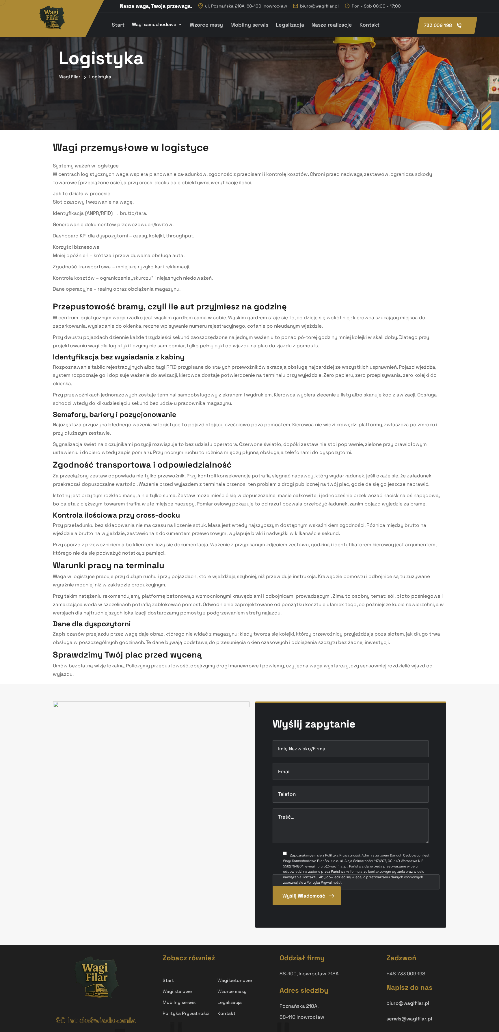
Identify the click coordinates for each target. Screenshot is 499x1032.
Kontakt (369, 24)
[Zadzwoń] (447, 25)
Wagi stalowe (177, 991)
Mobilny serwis (249, 24)
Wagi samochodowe (154, 24)
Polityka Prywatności (186, 1013)
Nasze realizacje (332, 24)
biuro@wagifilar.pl (319, 6)
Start (118, 24)
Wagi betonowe (234, 980)
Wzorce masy (206, 24)
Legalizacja (290, 24)
